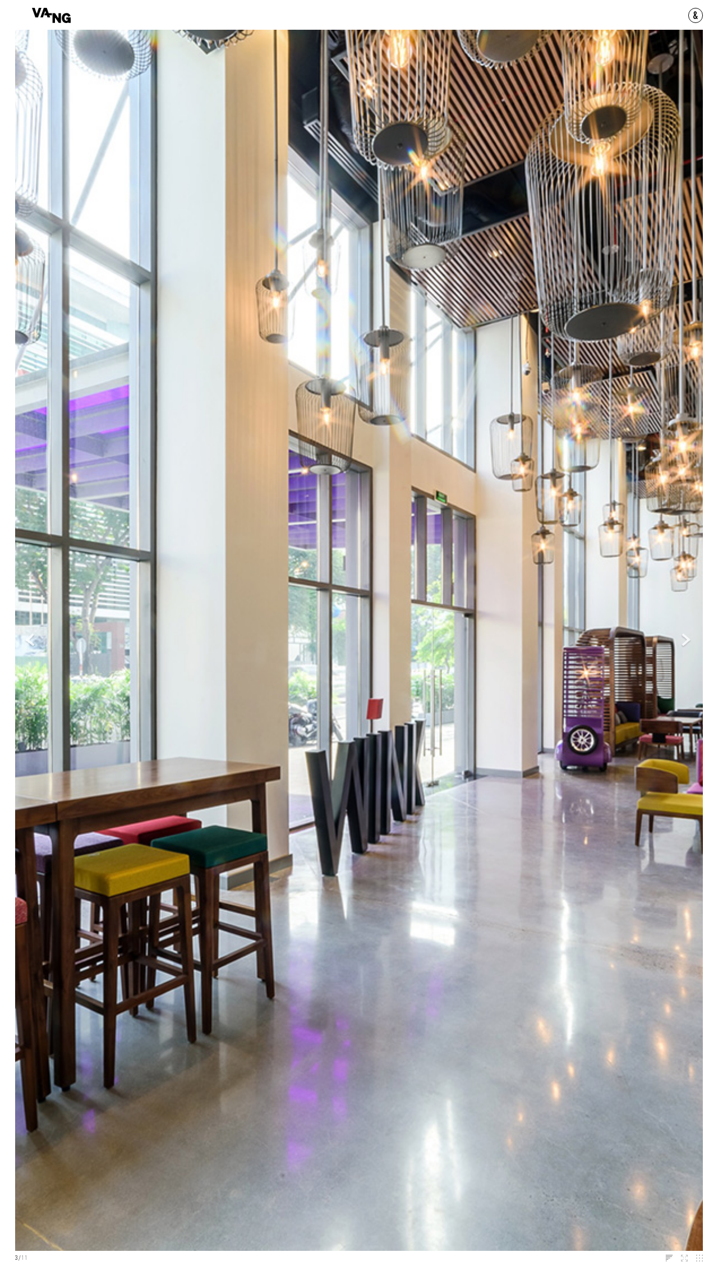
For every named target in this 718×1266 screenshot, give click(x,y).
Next (686, 640)
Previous (31, 640)
